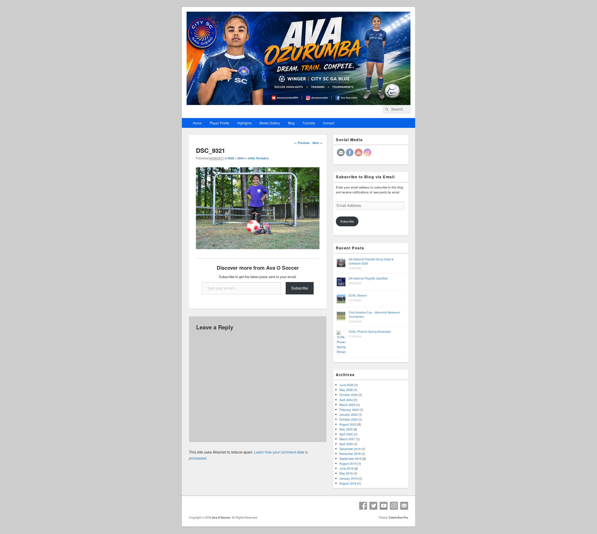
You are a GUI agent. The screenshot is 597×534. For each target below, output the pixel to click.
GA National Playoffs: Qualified (368, 278)
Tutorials (308, 123)
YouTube (384, 506)
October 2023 (348, 419)
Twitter (373, 506)
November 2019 (350, 453)
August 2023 (347, 424)
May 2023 (346, 429)
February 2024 (349, 409)
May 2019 (346, 473)
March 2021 (347, 439)
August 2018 (347, 483)
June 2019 (346, 468)
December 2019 (350, 449)
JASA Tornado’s (258, 158)
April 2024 (346, 400)
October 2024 (348, 394)
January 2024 (348, 414)
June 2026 (346, 385)
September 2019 (350, 458)
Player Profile (219, 123)
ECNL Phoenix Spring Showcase (370, 331)
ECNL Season (358, 295)
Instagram (394, 506)
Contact (328, 123)
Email (404, 506)
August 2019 (347, 463)
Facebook (363, 506)
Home (197, 123)
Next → (317, 143)
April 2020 (346, 444)
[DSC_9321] (257, 247)
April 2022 (346, 434)
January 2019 (348, 478)
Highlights (244, 123)
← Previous (302, 143)
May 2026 (346, 389)
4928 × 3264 (236, 158)
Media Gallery (270, 123)
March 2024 (347, 404)
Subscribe (299, 288)
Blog (291, 123)
